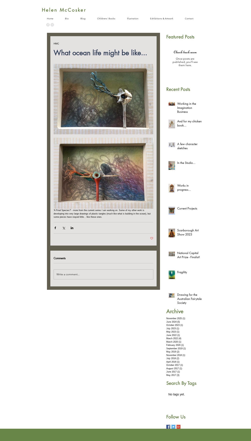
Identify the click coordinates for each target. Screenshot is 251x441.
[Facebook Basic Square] (168, 427)
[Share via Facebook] (55, 227)
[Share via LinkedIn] (72, 227)
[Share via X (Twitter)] (63, 227)
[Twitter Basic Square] (173, 427)
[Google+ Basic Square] (178, 427)
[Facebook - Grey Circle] (48, 24)
